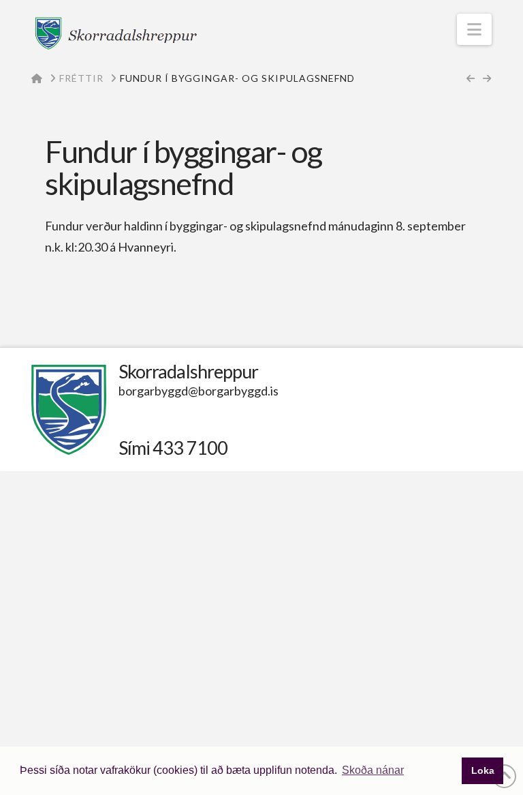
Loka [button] (482, 770)
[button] (474, 29)
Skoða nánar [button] (373, 770)
